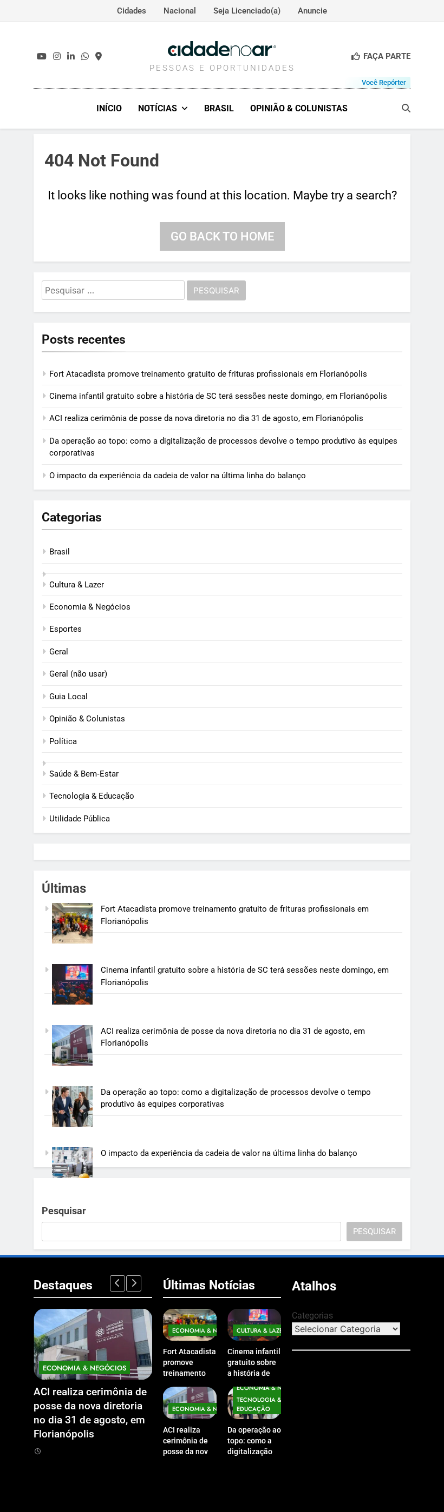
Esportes (65, 629)
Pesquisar (64, 1210)
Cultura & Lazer (76, 585)
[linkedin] (71, 56)
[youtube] (42, 56)
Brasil (219, 108)
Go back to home (222, 236)
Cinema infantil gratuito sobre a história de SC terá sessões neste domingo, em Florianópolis (218, 396)
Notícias (157, 108)
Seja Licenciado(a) (246, 11)
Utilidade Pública (79, 819)
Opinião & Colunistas (299, 108)
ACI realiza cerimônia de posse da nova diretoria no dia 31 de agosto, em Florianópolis (206, 418)
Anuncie (312, 11)
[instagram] (57, 56)
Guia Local (68, 696)
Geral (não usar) (78, 674)
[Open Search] (406, 108)
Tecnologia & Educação (91, 796)
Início (109, 108)
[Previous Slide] (117, 1283)
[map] (98, 56)
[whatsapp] (85, 56)
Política (63, 741)
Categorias (312, 1315)
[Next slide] (133, 1283)
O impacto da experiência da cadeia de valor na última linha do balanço (177, 475)
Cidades (131, 11)
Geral (58, 652)
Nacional (180, 11)
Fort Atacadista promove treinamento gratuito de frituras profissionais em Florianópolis (208, 374)
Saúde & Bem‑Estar (84, 774)
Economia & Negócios (89, 607)
